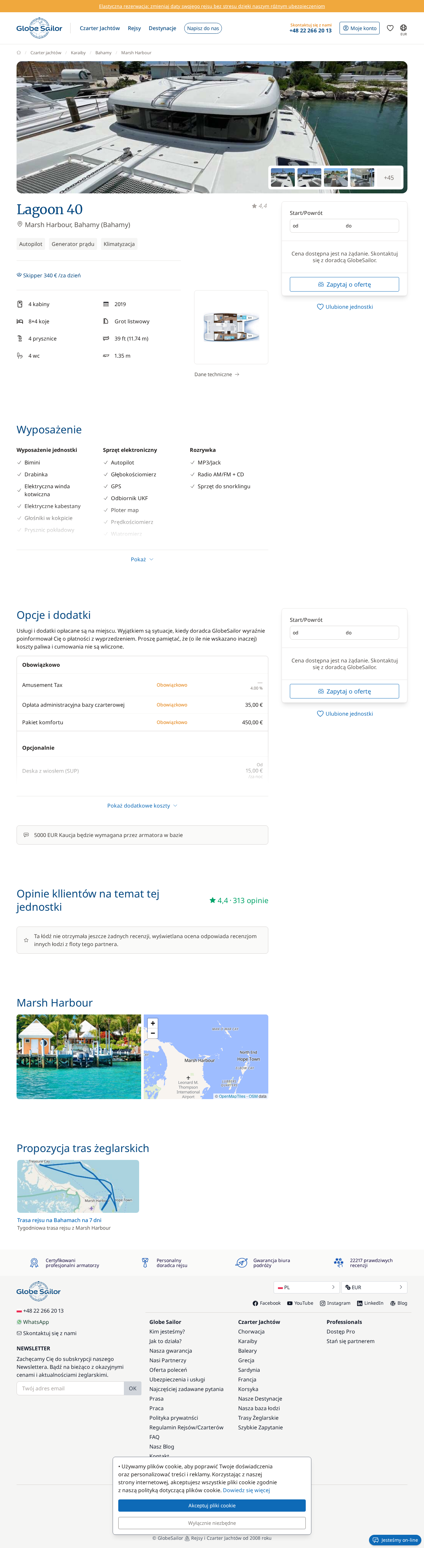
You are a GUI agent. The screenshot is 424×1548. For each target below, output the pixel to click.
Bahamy (103, 53)
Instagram (338, 1303)
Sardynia (249, 1369)
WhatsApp (36, 1322)
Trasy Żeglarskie (258, 1417)
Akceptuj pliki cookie (212, 1505)
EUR (356, 1287)
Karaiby (78, 53)
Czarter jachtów (45, 53)
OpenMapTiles (232, 1096)
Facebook (270, 1303)
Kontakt (159, 1456)
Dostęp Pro (341, 1331)
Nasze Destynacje (260, 1398)
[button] (100, 28)
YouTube (303, 1303)
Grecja (246, 1360)
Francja (247, 1379)
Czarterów (210, 1427)
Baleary (247, 1350)
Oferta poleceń (168, 1369)
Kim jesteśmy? (167, 1331)
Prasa (156, 1398)
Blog (402, 1303)
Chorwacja (251, 1331)
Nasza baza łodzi (259, 1408)
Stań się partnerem (351, 1341)
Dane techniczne (213, 374)
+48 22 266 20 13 (43, 1310)
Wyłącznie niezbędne (212, 1523)
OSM (253, 1096)
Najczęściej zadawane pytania (186, 1389)
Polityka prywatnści (173, 1417)
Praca (156, 1408)
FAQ (154, 1437)
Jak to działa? (165, 1341)
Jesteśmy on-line (400, 1540)
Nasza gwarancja (170, 1350)
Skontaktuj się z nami (50, 1333)
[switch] (344, 307)
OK (132, 1388)
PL (287, 1287)
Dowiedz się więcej (246, 1490)
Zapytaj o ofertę (349, 284)
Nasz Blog (161, 1446)
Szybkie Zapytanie (260, 1427)
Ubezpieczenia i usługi (177, 1379)
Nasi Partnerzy (167, 1360)
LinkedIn (374, 1303)
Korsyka (248, 1389)
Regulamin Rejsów (172, 1427)
